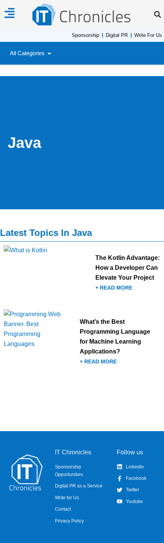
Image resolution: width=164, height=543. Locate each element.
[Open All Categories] (49, 53)
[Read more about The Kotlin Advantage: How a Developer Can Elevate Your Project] (82, 274)
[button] (157, 14)
